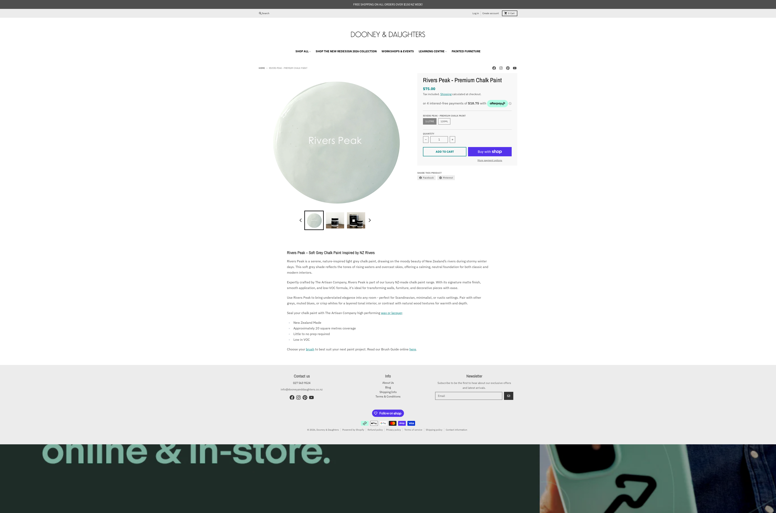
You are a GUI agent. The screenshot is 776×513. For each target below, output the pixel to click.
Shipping (445, 94)
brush (310, 349)
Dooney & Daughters (327, 429)
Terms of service (413, 429)
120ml (444, 121)
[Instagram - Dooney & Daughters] (501, 68)
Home (262, 68)
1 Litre (429, 121)
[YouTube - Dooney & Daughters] (514, 68)
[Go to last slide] (301, 220)
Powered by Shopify (353, 429)
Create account (490, 13)
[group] (314, 220)
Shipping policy (434, 429)
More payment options (490, 160)
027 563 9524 (301, 383)
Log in (475, 13)
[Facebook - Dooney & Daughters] (494, 68)
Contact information (456, 429)
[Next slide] (369, 220)
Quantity (428, 133)
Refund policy (375, 429)
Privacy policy (393, 429)
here (412, 349)
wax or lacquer (391, 313)
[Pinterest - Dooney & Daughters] (507, 68)
